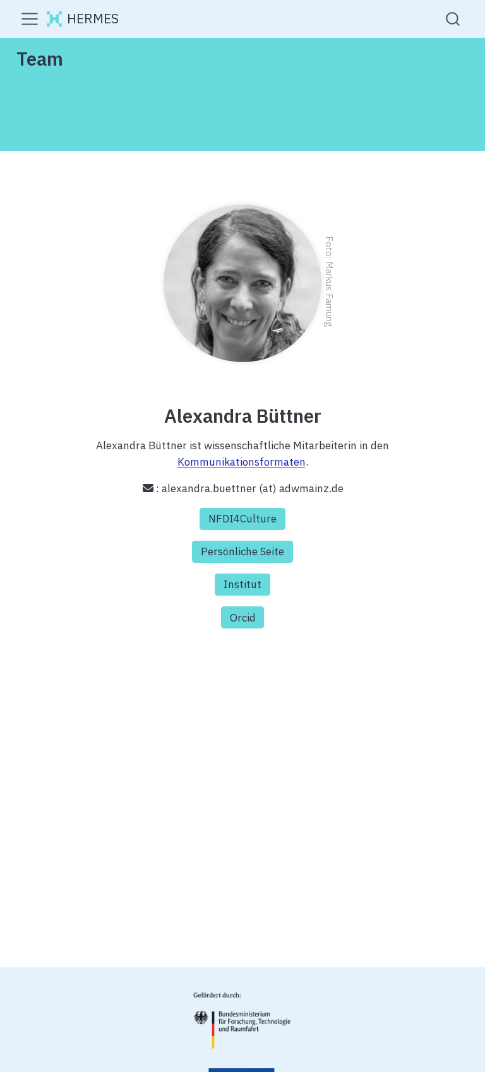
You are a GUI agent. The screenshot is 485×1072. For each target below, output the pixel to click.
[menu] (29, 19)
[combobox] (453, 18)
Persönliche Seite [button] (242, 551)
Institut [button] (242, 584)
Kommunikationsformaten (241, 462)
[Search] (453, 18)
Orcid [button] (243, 618)
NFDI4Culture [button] (242, 519)
